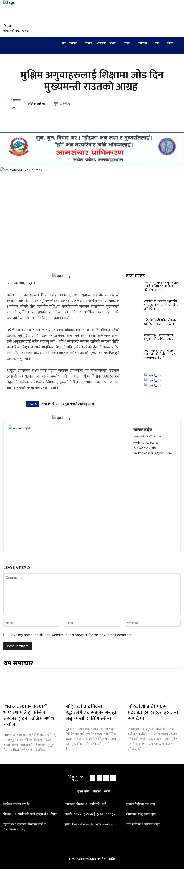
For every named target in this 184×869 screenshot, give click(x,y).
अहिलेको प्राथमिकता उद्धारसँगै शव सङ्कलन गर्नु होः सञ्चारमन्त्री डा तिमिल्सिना (161, 305)
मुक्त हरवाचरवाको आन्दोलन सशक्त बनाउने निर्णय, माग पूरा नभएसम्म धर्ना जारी (160, 354)
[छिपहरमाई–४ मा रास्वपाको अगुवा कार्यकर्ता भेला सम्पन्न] (134, 336)
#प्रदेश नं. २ (49, 404)
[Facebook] (160, 18)
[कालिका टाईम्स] (17, 104)
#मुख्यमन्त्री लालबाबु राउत (78, 404)
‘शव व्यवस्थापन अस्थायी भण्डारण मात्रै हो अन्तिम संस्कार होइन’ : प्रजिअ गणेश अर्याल (161, 286)
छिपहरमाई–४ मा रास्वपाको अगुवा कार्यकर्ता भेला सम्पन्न (158, 337)
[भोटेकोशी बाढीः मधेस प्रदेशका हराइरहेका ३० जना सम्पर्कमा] (134, 321)
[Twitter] (172, 18)
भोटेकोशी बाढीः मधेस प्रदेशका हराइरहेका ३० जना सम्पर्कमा (160, 322)
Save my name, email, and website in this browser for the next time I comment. (71, 635)
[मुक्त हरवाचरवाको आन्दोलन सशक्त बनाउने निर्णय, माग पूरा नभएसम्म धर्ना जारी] (134, 351)
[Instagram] (166, 18)
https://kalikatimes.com (148, 436)
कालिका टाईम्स (36, 104)
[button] (147, 16)
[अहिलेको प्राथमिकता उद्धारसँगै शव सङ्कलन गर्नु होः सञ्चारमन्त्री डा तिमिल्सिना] (134, 302)
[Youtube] (178, 18)
